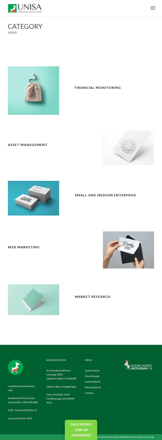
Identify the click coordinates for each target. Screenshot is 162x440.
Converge (149, 437)
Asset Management (28, 145)
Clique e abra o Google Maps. (61, 386)
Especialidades (93, 381)
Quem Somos (92, 370)
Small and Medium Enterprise (105, 195)
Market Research (93, 296)
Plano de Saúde (93, 387)
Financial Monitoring (98, 87)
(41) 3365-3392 (61, 394)
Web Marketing (24, 247)
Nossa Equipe (92, 376)
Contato (89, 392)
